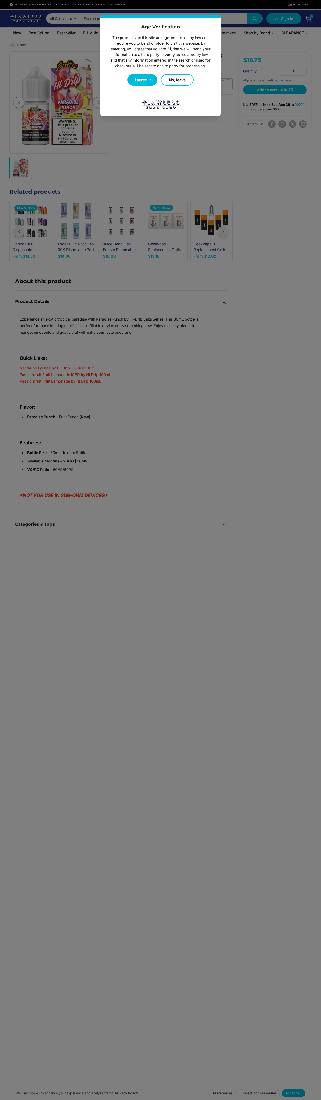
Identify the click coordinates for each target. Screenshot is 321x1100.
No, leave (177, 80)
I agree (141, 80)
